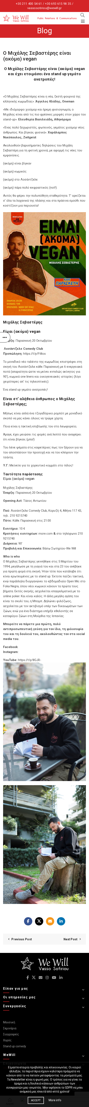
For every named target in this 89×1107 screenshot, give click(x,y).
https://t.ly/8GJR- (29, 660)
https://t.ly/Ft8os (34, 354)
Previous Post (21, 939)
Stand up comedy (14, 1046)
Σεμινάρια (9, 1028)
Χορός (7, 1040)
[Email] (50, 921)
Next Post (71, 939)
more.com (45, 533)
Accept (36, 1100)
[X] (39, 921)
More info (55, 1100)
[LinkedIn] (61, 921)
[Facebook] (28, 921)
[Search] (82, 15)
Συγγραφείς (11, 1034)
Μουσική (9, 1022)
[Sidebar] (5, 337)
